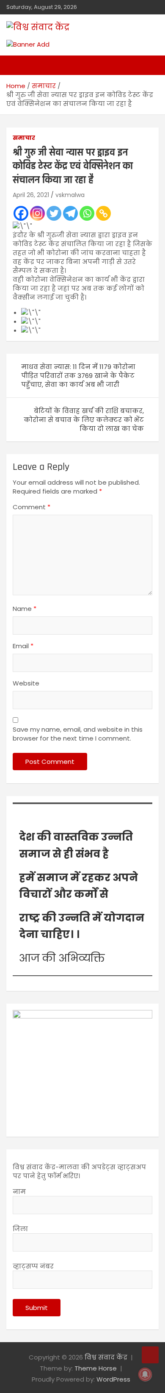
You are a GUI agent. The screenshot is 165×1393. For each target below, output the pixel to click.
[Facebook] (21, 213)
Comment (31, 506)
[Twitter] (54, 213)
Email (23, 645)
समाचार (24, 138)
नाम (19, 1191)
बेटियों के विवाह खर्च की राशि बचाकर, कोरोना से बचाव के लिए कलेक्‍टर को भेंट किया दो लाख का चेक (84, 419)
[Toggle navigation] (17, 65)
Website (26, 683)
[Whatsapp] (87, 213)
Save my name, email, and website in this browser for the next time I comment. (78, 734)
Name (24, 608)
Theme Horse (95, 1368)
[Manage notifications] (145, 1374)
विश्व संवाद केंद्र (106, 1357)
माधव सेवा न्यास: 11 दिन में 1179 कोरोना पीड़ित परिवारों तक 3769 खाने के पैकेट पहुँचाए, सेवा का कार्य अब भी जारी (78, 375)
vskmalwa (70, 195)
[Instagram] (37, 213)
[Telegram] (70, 213)
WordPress (113, 1379)
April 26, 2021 (31, 195)
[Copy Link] (103, 213)
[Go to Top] (150, 1354)
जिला (20, 1228)
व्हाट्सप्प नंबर (33, 1266)
